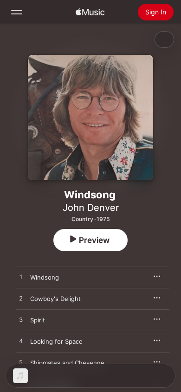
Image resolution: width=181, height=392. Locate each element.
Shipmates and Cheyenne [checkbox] (67, 362)
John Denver (91, 207)
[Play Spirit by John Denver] (21, 320)
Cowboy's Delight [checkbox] (55, 298)
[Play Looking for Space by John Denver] (21, 341)
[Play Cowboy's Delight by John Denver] (21, 298)
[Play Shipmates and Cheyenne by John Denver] (21, 363)
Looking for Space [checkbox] (56, 341)
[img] (90, 12)
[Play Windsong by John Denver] (21, 277)
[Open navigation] (16, 12)
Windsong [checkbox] (44, 277)
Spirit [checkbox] (37, 320)
